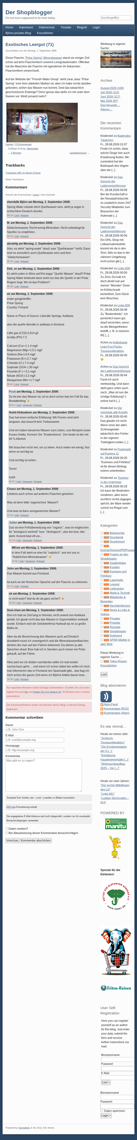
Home (9, 27)
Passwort (107, 1063)
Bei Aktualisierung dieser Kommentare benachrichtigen (43, 833)
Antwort (25, 215)
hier (26, 692)
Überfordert (32, 148)
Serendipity (24, 1127)
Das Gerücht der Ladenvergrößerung (113, 181)
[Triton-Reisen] (115, 987)
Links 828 (124, 268)
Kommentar (13, 756)
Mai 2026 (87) (109, 100)
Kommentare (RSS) (116, 708)
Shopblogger (118, 631)
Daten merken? (18, 828)
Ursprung (27, 405)
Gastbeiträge (118, 562)
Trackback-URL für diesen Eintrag (23, 173)
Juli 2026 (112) (109, 92)
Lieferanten (117, 588)
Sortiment (116, 635)
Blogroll (82, 27)
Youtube (66, 27)
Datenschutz (47, 27)
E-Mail (10, 735)
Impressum (26, 27)
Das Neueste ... (110, 105)
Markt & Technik (120, 592)
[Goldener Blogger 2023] (115, 846)
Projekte (115, 622)
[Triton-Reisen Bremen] (115, 58)
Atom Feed (111, 704)
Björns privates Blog (18, 33)
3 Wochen (16, 153)
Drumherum (117, 541)
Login (96, 27)
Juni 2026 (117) (110, 96)
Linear (36, 194)
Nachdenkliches (120, 605)
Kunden (115, 567)
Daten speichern (114, 1110)
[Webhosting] (116, 823)
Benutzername (110, 1054)
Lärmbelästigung (78, 153)
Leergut (9, 144)
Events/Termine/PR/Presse (117, 550)
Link (17, 215)
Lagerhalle (116, 580)
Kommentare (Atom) (116, 712)
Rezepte (115, 627)
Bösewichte (117, 533)
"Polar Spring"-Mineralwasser (43, 57)
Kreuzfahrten (45, 33)
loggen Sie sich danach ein (47, 692)
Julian (13, 522)
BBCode (11, 807)
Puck (12, 391)
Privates (115, 618)
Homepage (13, 745)
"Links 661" (107, 793)
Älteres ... (106, 109)
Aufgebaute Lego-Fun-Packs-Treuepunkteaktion (113, 347)
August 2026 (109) (112, 88)
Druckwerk (116, 537)
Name (9, 725)
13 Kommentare (23, 144)
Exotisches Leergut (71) (30, 44)
